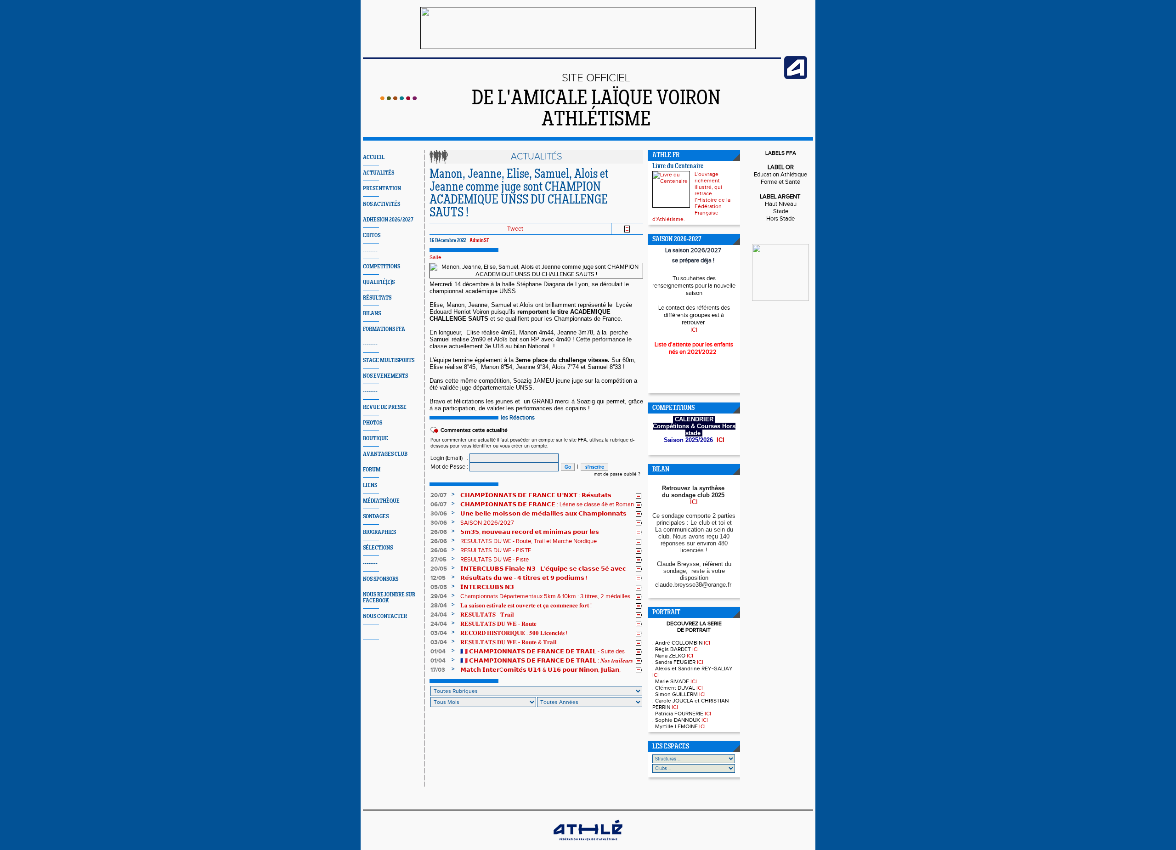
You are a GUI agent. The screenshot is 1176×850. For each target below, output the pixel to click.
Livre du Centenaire (677, 166)
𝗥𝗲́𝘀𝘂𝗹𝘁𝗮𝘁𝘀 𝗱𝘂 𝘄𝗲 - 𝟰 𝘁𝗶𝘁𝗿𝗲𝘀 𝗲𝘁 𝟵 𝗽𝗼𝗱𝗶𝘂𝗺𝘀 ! (523, 578)
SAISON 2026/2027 (487, 523)
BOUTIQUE (375, 439)
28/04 (438, 605)
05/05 (438, 587)
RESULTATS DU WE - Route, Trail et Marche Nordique (528, 541)
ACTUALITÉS (378, 173)
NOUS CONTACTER (385, 616)
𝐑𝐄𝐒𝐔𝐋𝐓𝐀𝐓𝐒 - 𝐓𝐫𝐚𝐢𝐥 (487, 614)
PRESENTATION (382, 189)
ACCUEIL (373, 157)
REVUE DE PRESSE (385, 407)
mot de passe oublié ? (617, 474)
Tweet (515, 228)
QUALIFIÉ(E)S (379, 282)
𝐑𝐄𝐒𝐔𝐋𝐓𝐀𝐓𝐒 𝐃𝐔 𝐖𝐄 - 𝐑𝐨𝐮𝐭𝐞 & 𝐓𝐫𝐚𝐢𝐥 (508, 642)
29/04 (438, 596)
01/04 (438, 651)
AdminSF (479, 241)
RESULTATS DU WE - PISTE (495, 550)
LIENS (370, 485)
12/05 (438, 578)
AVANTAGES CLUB (385, 454)
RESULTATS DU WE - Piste (494, 559)
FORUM (371, 470)
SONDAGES (376, 517)
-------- (370, 251)
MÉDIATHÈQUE (381, 501)
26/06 (438, 532)
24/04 (438, 614)
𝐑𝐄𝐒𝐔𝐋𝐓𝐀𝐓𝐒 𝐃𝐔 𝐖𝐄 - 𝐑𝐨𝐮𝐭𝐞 (498, 624)
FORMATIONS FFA (384, 329)
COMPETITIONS (381, 267)
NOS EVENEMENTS (385, 376)
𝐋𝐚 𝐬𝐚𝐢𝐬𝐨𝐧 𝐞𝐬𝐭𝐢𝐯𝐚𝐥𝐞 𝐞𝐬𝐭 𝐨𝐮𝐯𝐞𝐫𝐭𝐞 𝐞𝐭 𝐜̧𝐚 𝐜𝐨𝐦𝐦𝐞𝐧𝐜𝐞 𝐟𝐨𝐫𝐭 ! (526, 605)
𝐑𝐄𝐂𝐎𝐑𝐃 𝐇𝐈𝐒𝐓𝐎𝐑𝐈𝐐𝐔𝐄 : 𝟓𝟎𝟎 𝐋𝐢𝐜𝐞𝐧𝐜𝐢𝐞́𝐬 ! (513, 633)
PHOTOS (372, 423)
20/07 (438, 495)
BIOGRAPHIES (379, 532)
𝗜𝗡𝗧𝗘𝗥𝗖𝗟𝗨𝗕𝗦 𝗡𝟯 (487, 587)
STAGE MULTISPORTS (388, 360)
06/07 (438, 504)
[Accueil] (398, 98)
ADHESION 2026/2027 (388, 220)
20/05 (438, 568)
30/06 (438, 513)
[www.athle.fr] (795, 77)
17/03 (437, 670)
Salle (435, 257)
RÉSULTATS (377, 298)
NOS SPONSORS (380, 579)
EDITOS (371, 235)
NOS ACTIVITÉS (381, 204)
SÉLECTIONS (378, 548)
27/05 (438, 559)
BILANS (372, 314)
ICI (693, 330)
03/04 (438, 633)
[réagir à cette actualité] (639, 495)
